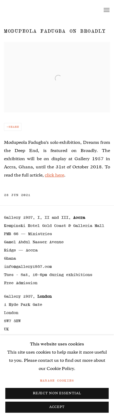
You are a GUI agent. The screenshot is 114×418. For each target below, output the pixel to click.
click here (54, 176)
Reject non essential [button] (57, 393)
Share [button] (13, 127)
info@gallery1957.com (28, 266)
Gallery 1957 (25, 10)
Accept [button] (57, 407)
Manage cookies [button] (57, 380)
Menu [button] (106, 10)
